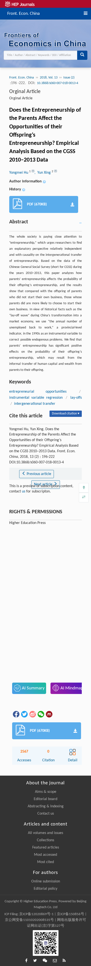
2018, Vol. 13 (49, 77)
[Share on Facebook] (15, 714)
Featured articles (45, 847)
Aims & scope (45, 792)
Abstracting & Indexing (46, 806)
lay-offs (76, 398)
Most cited (45, 862)
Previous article (38, 474)
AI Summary (33, 688)
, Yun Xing (43, 173)
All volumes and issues (45, 833)
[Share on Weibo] (32, 714)
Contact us (45, 814)
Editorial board (45, 799)
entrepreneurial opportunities (37, 392)
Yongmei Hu (19, 173)
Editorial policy (45, 889)
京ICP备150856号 (70, 914)
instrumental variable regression (36, 398)
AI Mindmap (71, 688)
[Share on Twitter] (24, 714)
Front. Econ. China (23, 13)
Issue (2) (68, 77)
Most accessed (45, 855)
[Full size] (84, 497)
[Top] (84, 488)
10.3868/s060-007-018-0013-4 (57, 83)
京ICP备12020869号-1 (36, 914)
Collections (45, 840)
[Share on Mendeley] (48, 714)
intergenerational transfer (34, 404)
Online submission (45, 881)
